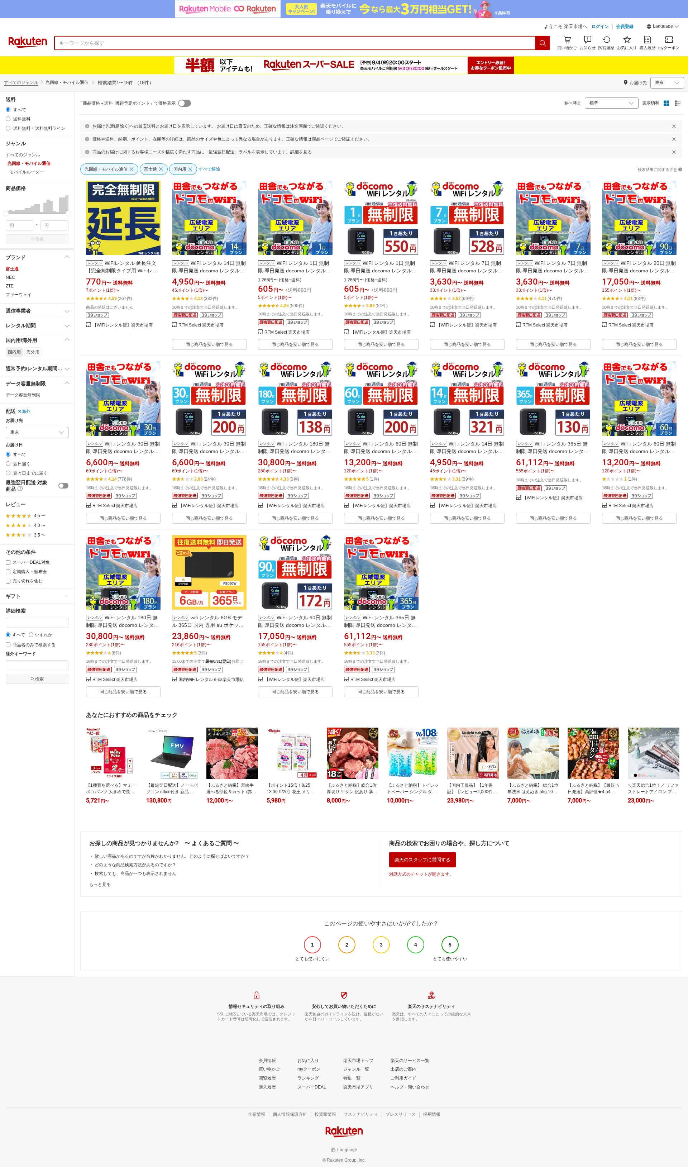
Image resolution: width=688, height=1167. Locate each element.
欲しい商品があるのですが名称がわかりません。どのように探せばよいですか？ (172, 856)
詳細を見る (301, 151)
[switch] (63, 486)
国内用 (14, 351)
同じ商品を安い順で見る (209, 344)
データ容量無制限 (23, 394)
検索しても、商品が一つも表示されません (135, 873)
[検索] (543, 43)
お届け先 (14, 420)
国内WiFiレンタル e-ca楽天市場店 (211, 679)
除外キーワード (21, 654)
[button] (662, 27)
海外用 (33, 351)
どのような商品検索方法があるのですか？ (135, 864)
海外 (26, 411)
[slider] (6, 213)
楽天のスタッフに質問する (422, 859)
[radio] (8, 109)
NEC (10, 277)
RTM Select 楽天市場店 (201, 325)
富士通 (12, 268)
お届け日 (14, 445)
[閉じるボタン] (674, 126)
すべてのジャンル (21, 82)
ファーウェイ (19, 294)
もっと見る (100, 884)
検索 (39, 239)
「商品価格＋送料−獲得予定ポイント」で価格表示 (127, 103)
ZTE (10, 286)
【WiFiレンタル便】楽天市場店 (122, 325)
